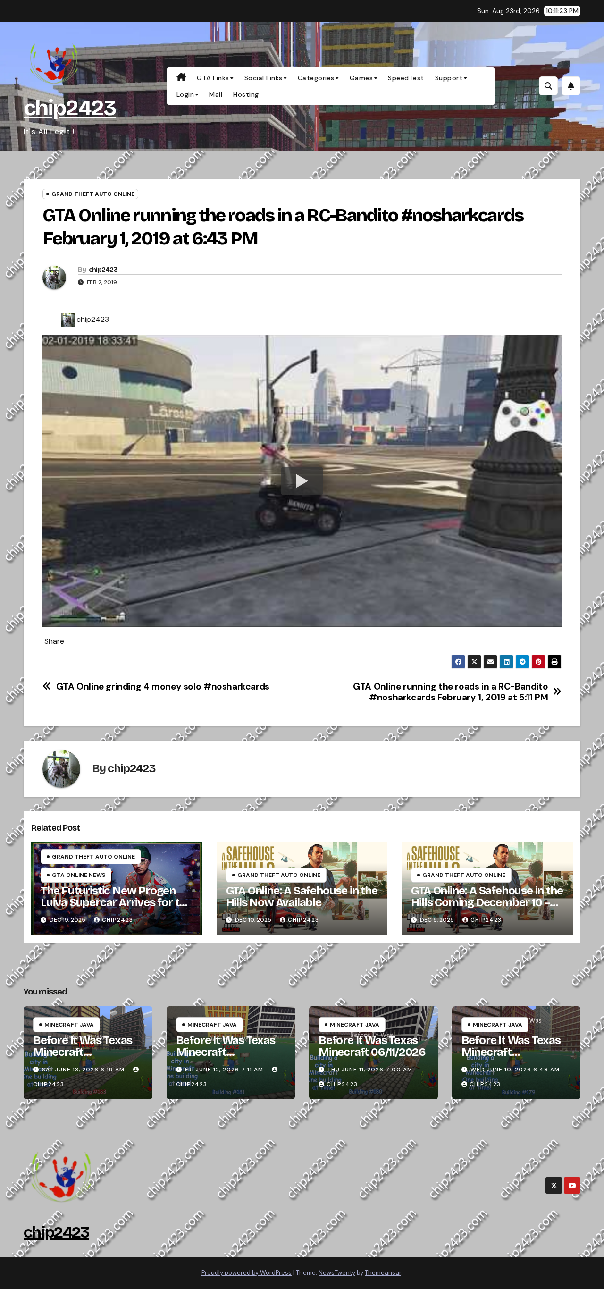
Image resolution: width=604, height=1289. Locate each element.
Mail (215, 94)
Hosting (246, 94)
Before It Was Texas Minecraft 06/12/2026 (225, 1052)
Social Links (263, 78)
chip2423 (70, 108)
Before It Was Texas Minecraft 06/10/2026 (511, 1052)
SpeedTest (406, 78)
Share (54, 641)
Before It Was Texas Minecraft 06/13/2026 (82, 1052)
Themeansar (383, 1273)
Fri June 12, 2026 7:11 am (224, 1069)
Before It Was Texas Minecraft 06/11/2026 (372, 1046)
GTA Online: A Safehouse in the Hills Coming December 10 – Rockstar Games (486, 902)
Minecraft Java (69, 1024)
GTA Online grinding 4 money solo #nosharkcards (162, 686)
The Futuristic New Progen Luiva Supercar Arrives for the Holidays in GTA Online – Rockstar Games (116, 908)
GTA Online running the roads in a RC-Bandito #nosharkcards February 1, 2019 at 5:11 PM (450, 692)
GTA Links (213, 78)
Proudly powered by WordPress (246, 1273)
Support (449, 78)
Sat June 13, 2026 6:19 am (83, 1069)
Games (361, 78)
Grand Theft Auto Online (92, 194)
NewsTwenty (337, 1273)
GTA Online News (78, 875)
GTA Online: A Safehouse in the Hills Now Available (302, 896)
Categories (316, 78)
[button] (548, 85)
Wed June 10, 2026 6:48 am (515, 1069)
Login (185, 94)
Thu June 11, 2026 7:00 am (369, 1069)
